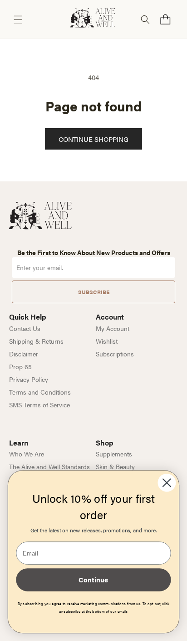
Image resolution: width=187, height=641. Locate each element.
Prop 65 (20, 366)
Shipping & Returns (36, 341)
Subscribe (93, 292)
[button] (18, 20)
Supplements (114, 453)
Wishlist (107, 341)
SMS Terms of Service (39, 404)
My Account (112, 328)
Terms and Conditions (40, 391)
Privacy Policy (28, 379)
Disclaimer (23, 353)
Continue (93, 579)
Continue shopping (93, 139)
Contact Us (24, 328)
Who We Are (26, 453)
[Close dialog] (166, 482)
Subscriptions (115, 353)
